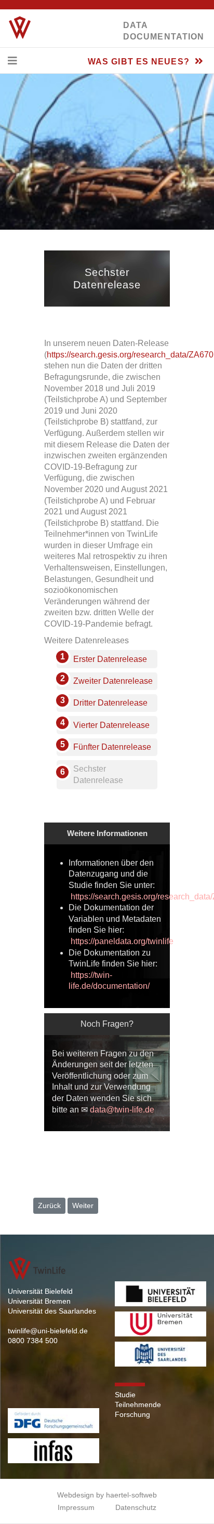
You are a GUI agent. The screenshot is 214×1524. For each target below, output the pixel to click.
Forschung (132, 1414)
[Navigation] (12, 61)
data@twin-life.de (122, 1109)
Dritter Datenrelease (110, 702)
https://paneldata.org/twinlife (122, 941)
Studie (125, 1394)
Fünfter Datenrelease (112, 747)
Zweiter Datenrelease (113, 681)
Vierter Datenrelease (111, 725)
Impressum (76, 1507)
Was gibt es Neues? (140, 61)
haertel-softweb (131, 1495)
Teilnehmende (138, 1404)
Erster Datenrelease (110, 659)
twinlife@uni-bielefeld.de (48, 1331)
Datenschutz (135, 1507)
